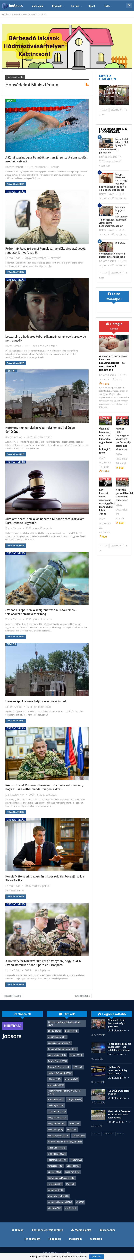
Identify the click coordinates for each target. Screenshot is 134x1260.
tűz (70, 1184)
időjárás (54, 1079)
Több (107, 6)
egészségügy (57, 1055)
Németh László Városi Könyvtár (65, 1142)
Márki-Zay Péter (58, 1136)
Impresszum (107, 1230)
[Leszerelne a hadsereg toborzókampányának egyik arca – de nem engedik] (47, 304)
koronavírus (56, 1085)
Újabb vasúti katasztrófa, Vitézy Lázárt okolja (117, 1070)
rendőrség (55, 1166)
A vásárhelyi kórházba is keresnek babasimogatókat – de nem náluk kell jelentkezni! (113, 363)
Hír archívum (32, 1238)
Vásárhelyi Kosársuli (60, 1202)
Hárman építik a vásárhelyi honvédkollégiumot (35, 701)
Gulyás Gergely (57, 1061)
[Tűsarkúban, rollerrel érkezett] (98, 1094)
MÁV (71, 1130)
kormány (71, 1079)
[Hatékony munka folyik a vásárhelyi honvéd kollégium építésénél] (47, 396)
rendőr (76, 1160)
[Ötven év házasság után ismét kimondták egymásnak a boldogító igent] (105, 420)
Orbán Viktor (57, 1148)
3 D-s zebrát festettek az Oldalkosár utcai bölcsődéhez (119, 1114)
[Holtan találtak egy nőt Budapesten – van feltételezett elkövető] (98, 1047)
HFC (78, 1067)
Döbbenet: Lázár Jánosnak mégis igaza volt (117, 1023)
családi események (59, 1043)
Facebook (55, 1238)
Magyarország (57, 1117)
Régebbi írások (13, 996)
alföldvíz (54, 1031)
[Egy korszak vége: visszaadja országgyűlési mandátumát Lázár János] (105, 482)
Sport (91, 6)
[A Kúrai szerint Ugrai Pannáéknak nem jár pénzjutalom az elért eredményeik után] (47, 125)
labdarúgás (55, 1105)
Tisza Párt (72, 1172)
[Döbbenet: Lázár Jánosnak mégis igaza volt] (98, 1024)
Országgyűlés (57, 1154)
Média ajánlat (83, 1230)
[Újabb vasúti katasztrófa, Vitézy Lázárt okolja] (98, 1071)
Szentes (54, 1172)
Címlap (11, 370)
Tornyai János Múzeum (61, 1178)
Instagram (75, 1238)
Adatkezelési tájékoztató (47, 1230)
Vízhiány (54, 1208)
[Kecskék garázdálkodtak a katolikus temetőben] (122, 482)
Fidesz (76, 1055)
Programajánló (57, 1160)
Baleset (71, 1031)
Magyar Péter (56, 1124)
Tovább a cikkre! (15, 184)
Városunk (37, 6)
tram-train (55, 1184)
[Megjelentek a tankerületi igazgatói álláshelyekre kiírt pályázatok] (106, 143)
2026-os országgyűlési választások (64, 1023)
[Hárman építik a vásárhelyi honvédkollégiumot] (47, 669)
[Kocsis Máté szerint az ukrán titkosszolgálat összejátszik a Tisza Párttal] (47, 844)
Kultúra (75, 6)
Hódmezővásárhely (60, 1073)
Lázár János (57, 1111)
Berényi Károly (57, 1037)
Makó (74, 1124)
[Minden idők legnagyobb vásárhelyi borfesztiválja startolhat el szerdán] (122, 420)
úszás (70, 1208)
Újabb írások (82, 996)
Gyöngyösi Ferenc (58, 1067)
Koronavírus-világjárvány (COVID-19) (64, 1092)
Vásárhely (56, 1190)
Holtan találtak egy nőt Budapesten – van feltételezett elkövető (119, 1047)
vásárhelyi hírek (58, 1196)
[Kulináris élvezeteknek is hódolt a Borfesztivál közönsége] (106, 247)
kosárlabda (55, 1099)
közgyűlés (74, 1099)
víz (80, 1202)
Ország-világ (16, 191)
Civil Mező (107, 336)
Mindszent (55, 1130)
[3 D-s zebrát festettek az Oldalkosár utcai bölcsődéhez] (98, 1115)
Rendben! (96, 1256)
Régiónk (57, 6)
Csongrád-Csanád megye (62, 1049)
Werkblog (96, 1238)
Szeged (73, 1166)
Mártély (79, 1136)
